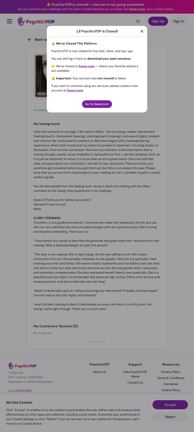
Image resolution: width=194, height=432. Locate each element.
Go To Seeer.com (97, 104)
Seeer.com (87, 66)
